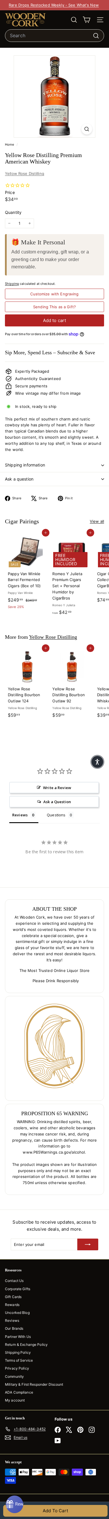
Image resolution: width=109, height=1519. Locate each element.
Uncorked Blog (17, 1312)
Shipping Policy (18, 1352)
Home (10, 144)
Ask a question (19, 478)
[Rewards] (14, 1504)
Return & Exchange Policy (26, 1344)
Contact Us (14, 1280)
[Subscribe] (87, 1244)
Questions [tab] (56, 815)
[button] (97, 762)
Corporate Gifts (17, 1289)
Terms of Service (19, 1360)
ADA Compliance (19, 1392)
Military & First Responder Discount (34, 1384)
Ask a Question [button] (57, 801)
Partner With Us (18, 1336)
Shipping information (25, 464)
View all (97, 521)
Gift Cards (13, 1297)
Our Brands (14, 1328)
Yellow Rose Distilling (24, 173)
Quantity (13, 212)
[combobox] (54, 35)
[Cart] (86, 19)
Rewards (12, 1304)
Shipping (12, 284)
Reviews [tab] (20, 815)
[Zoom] (86, 129)
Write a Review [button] (57, 787)
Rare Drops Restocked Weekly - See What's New (54, 5)
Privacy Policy (17, 1368)
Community (14, 1376)
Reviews (12, 1320)
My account (15, 1400)
